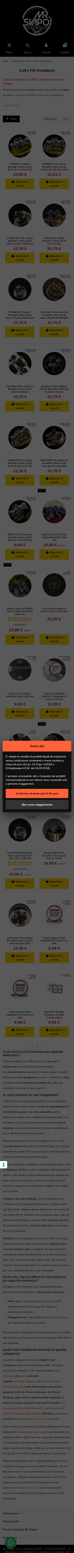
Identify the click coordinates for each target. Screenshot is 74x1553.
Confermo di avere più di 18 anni (37, 793)
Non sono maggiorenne (37, 804)
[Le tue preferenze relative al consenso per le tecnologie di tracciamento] (3, 1164)
